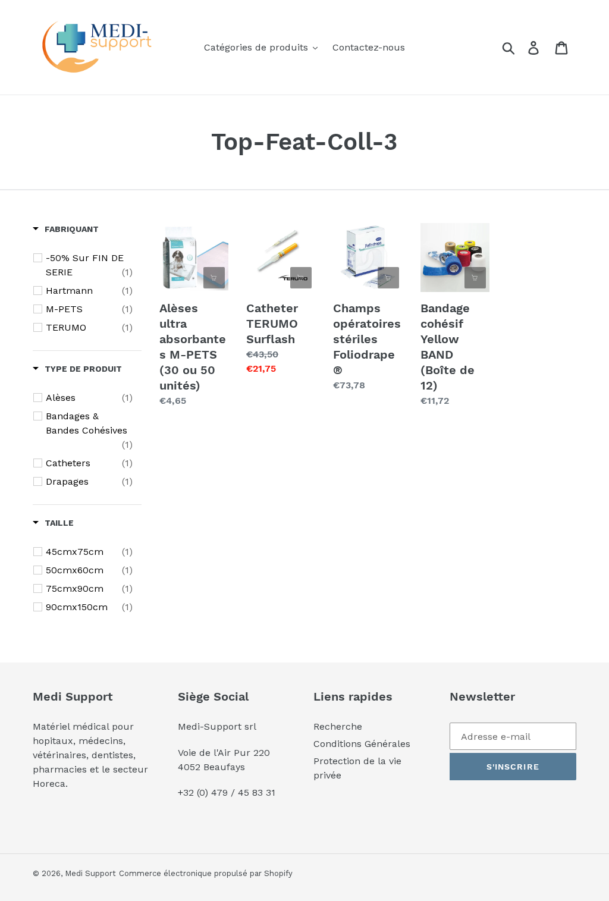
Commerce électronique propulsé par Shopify (206, 873)
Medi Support (90, 873)
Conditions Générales (361, 743)
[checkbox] (89, 265)
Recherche (337, 726)
